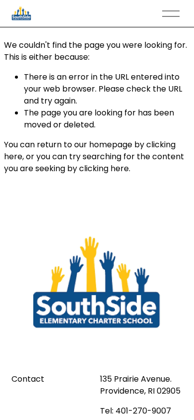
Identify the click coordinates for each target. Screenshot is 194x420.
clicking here (104, 168)
